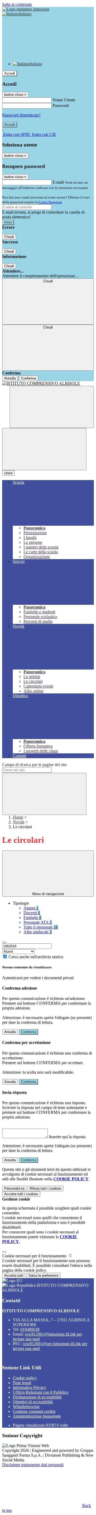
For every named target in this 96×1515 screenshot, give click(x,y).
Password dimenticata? (21, 115)
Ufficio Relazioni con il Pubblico (40, 1392)
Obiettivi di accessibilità (33, 1402)
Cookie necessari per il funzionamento (34, 1256)
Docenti (31, 912)
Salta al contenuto (17, 4)
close (8, 473)
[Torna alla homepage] (48, 383)
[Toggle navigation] (44, 449)
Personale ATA (37, 922)
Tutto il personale (40, 927)
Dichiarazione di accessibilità (37, 1397)
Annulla (10, 378)
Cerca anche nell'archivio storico (36, 957)
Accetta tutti (21, 1194)
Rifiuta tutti (45, 1188)
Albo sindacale (37, 932)
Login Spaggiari (50, 202)
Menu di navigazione (48, 894)
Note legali (22, 1382)
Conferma (28, 378)
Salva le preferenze (43, 1275)
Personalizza (14, 1188)
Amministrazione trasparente (37, 1416)
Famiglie (32, 917)
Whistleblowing (26, 1406)
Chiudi (9, 237)
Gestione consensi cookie (34, 1411)
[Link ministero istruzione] (25, 9)
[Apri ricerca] (52, 407)
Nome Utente (64, 100)
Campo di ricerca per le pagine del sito (34, 764)
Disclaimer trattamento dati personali (32, 1464)
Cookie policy (25, 1378)
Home (18, 817)
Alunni (30, 908)
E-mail (58, 182)
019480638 (29, 1329)
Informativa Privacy (29, 1387)
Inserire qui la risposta (67, 1136)
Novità (18, 822)
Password (61, 105)
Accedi (9, 73)
